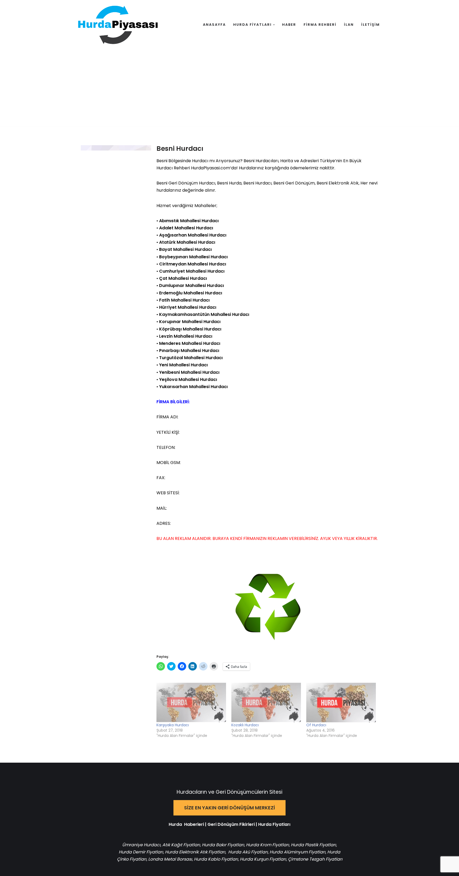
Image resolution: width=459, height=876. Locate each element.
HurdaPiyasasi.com (210, 168)
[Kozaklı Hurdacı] (266, 703)
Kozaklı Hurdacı (245, 725)
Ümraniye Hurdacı (141, 845)
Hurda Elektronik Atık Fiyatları (195, 852)
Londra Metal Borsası (170, 859)
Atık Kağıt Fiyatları (181, 845)
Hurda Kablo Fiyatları (216, 859)
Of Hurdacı (316, 725)
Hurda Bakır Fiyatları (223, 845)
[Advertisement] (229, 89)
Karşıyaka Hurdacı (172, 725)
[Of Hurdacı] (341, 703)
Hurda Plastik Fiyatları (313, 845)
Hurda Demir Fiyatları (141, 852)
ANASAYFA (214, 24)
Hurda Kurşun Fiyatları (263, 859)
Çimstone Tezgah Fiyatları (315, 859)
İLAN (349, 24)
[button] (274, 25)
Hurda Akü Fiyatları (248, 852)
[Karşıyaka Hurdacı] (191, 703)
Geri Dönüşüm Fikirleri (231, 824)
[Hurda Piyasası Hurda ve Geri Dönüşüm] (118, 25)
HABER (289, 24)
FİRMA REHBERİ (320, 24)
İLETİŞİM (370, 24)
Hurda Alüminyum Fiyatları (297, 852)
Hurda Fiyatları (274, 824)
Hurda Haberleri (186, 824)
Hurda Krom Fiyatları (267, 845)
